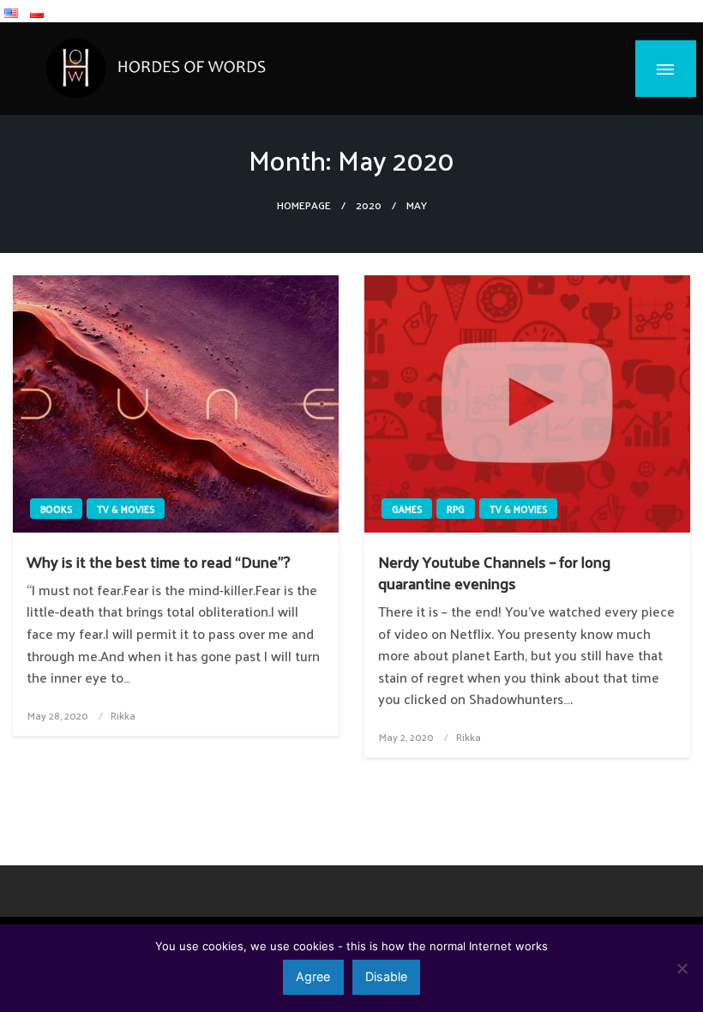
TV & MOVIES (125, 508)
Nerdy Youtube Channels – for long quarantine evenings (494, 572)
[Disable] (681, 968)
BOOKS (56, 508)
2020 (369, 204)
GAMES (407, 508)
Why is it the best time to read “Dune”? (159, 561)
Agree (313, 976)
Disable (386, 976)
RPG (456, 508)
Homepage (304, 204)
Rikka (123, 715)
